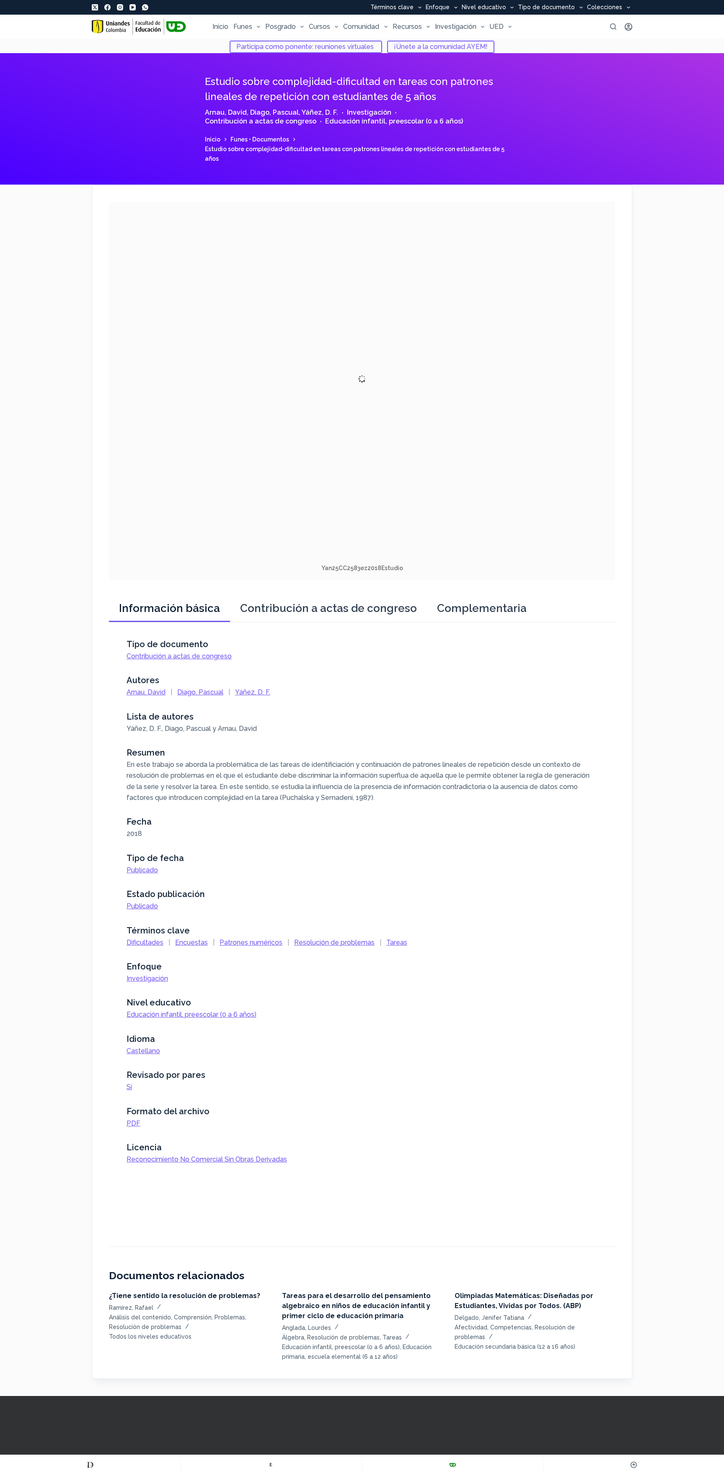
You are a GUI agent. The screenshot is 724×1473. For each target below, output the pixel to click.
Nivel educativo (484, 7)
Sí (129, 1087)
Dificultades (145, 942)
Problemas (230, 1317)
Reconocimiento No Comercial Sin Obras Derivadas (207, 1159)
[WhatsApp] (145, 7)
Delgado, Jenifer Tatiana (489, 1317)
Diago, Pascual (274, 112)
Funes (242, 27)
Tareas (396, 942)
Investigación (455, 27)
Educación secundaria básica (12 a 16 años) (515, 1346)
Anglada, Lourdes (306, 1327)
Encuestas (191, 942)
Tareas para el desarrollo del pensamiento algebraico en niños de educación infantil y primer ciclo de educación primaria (356, 1306)
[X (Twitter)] (95, 7)
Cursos (319, 27)
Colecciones (604, 7)
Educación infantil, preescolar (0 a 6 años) (394, 121)
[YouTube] (132, 7)
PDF (133, 1123)
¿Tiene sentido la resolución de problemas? (184, 1296)
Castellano (143, 1051)
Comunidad (361, 27)
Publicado (142, 870)
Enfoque (438, 7)
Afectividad (471, 1327)
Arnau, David (226, 112)
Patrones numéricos (251, 942)
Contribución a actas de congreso (260, 121)
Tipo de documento (546, 7)
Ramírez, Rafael (131, 1307)
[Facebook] (107, 7)
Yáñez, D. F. (320, 112)
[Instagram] (120, 7)
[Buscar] (613, 26)
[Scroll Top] (633, 1464)
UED (496, 27)
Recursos (407, 27)
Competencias (511, 1327)
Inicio (220, 27)
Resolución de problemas (334, 942)
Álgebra (293, 1337)
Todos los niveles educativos (150, 1336)
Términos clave (392, 7)
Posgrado (280, 27)
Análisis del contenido (140, 1317)
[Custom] (90, 1464)
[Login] (628, 27)
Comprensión (193, 1317)
